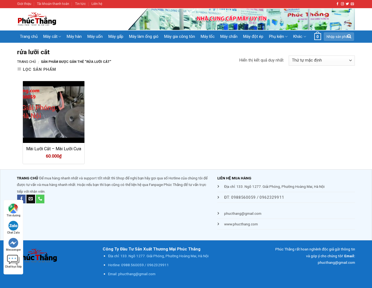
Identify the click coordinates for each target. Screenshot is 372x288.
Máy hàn (74, 36)
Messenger (13, 249)
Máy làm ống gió (143, 36)
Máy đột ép (253, 36)
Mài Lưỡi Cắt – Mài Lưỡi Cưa (53, 148)
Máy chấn (228, 36)
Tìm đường (13, 215)
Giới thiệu (24, 4)
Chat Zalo (13, 232)
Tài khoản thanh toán (53, 4)
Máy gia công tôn (179, 36)
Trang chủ (29, 36)
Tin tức (80, 4)
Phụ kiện (276, 36)
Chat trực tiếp (13, 266)
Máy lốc (207, 36)
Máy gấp (115, 36)
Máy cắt (50, 36)
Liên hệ (97, 4)
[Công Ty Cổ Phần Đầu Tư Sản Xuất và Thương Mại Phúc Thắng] (57, 19)
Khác (297, 36)
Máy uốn (95, 36)
